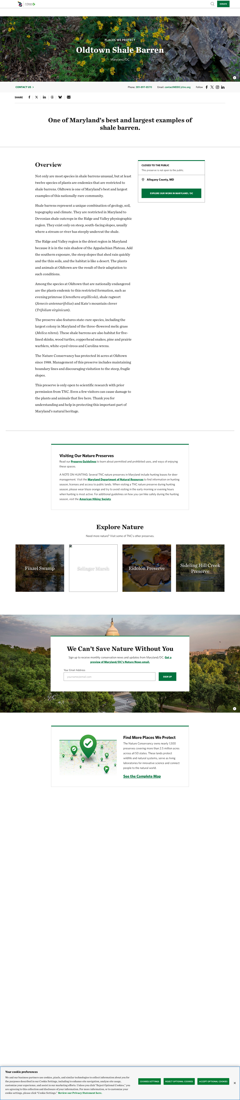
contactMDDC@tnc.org (178, 87)
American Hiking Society (95, 499)
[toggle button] (235, 707)
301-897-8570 (144, 87)
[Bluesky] (60, 98)
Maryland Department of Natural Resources (115, 479)
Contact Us (23, 87)
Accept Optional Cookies (213, 1081)
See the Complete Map (142, 776)
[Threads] (52, 98)
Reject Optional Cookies (179, 1081)
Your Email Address (74, 670)
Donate (223, 4)
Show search (213, 3)
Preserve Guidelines (83, 461)
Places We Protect (120, 40)
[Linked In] (44, 98)
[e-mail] (69, 98)
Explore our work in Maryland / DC (171, 193)
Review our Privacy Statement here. (80, 1093)
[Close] (234, 1083)
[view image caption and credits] (235, 76)
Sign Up (167, 676)
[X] (36, 98)
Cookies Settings (149, 1081)
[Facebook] (29, 98)
